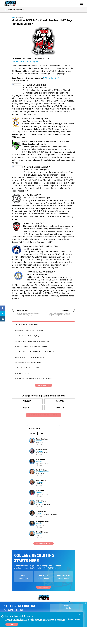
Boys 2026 (59, 407)
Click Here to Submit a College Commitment (43, 415)
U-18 (51, 78)
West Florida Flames (42, 463)
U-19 (57, 78)
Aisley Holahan (41, 501)
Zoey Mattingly (41, 480)
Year (41, 433)
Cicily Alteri (40, 491)
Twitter (15, 61)
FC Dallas (39, 483)
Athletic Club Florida (43, 452)
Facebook (24, 61)
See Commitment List (43, 543)
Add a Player (43, 587)
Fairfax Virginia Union (43, 504)
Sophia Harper (41, 511)
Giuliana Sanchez (42, 449)
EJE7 (37, 535)
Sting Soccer (40, 525)
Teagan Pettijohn (42, 439)
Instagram (34, 61)
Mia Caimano (40, 460)
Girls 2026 (60, 401)
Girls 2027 (27, 401)
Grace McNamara (42, 532)
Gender (32, 433)
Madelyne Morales (42, 522)
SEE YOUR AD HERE (43, 385)
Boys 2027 (27, 407)
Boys (13, 17)
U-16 (45, 78)
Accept (12, 624)
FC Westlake (40, 442)
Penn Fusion (40, 473)
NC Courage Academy (42, 494)
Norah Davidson (41, 470)
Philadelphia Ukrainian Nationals (46, 514)
